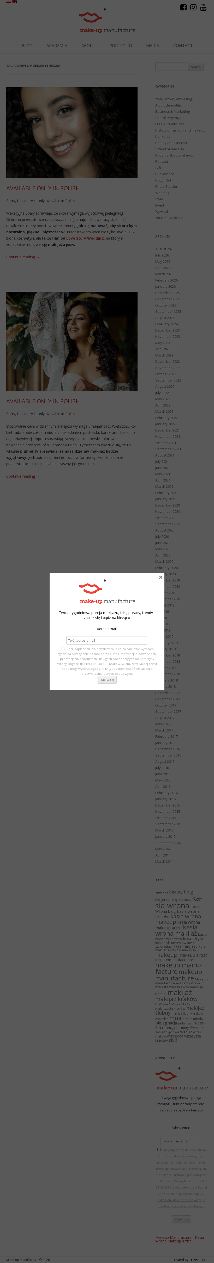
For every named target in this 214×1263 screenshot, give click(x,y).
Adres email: (107, 628)
